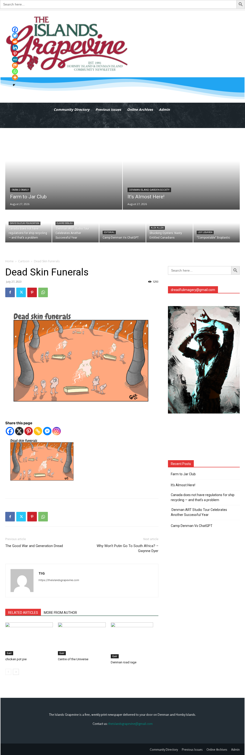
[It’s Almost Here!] (181, 169)
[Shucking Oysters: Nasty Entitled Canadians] (169, 226)
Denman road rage (123, 662)
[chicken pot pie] (29, 638)
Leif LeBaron (205, 232)
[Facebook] (10, 292)
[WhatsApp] (43, 292)
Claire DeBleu (65, 223)
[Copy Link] (38, 431)
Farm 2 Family (20, 190)
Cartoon (23, 261)
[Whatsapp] (15, 71)
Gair (9, 653)
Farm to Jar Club (183, 474)
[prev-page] (8, 672)
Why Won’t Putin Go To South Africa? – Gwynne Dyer (127, 548)
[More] (15, 77)
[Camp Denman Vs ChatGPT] (122, 226)
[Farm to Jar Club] (63, 169)
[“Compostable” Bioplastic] (216, 226)
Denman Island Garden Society (149, 190)
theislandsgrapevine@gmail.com (130, 724)
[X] (19, 431)
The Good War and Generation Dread (34, 546)
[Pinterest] (32, 292)
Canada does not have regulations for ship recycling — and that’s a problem (202, 497)
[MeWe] (15, 59)
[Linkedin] (15, 47)
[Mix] (15, 65)
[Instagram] (56, 431)
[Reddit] (15, 42)
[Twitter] (21, 292)
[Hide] (14, 85)
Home (9, 261)
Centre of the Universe (73, 659)
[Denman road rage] (134, 640)
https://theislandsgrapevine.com (59, 580)
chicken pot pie (16, 659)
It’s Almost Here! (183, 485)
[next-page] (16, 672)
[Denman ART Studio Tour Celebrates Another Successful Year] (75, 226)
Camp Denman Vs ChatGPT (191, 526)
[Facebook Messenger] (47, 431)
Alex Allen (157, 228)
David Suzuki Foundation (24, 223)
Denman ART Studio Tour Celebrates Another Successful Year (199, 512)
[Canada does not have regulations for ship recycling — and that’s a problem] (28, 226)
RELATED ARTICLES (23, 613)
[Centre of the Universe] (82, 638)
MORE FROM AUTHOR (60, 613)
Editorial (109, 232)
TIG (42, 573)
